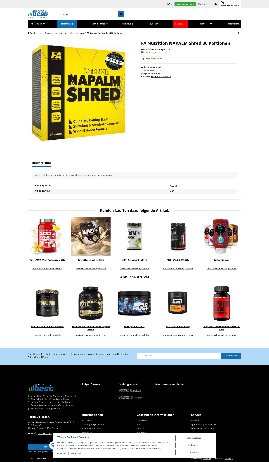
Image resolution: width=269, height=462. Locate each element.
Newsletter (87, 432)
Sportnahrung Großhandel (203, 424)
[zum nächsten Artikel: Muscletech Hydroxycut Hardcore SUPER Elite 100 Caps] (238, 33)
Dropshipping (233, 23)
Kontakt (202, 4)
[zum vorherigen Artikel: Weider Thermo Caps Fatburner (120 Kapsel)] (233, 33)
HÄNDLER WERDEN (185, 4)
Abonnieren (231, 355)
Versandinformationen (92, 428)
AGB (139, 424)
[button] (215, 4)
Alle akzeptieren (193, 438)
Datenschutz (75, 453)
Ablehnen (193, 452)
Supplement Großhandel (202, 428)
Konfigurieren (194, 445)
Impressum (62, 453)
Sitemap (140, 428)
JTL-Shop (229, 458)
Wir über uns (88, 420)
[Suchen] (121, 14)
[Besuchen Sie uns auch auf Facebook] (85, 390)
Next (237, 244)
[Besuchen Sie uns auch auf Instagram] (91, 390)
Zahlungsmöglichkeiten (93, 424)
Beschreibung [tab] (41, 163)
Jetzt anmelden (105, 175)
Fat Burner (156, 73)
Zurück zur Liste (36, 33)
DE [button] (168, 4)
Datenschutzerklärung (38, 357)
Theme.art (207, 458)
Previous (32, 244)
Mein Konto (196, 420)
